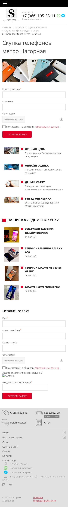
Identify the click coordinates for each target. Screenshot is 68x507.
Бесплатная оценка (12, 437)
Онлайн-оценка (19, 412)
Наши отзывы (18, 422)
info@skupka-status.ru (21, 476)
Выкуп (5, 432)
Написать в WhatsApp (21, 467)
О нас (47, 422)
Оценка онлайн (10, 446)
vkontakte (10, 484)
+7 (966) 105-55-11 (39, 15)
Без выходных (52, 412)
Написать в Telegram (20, 472)
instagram (3, 484)
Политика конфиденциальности (44, 499)
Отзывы (6, 451)
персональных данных (47, 126)
